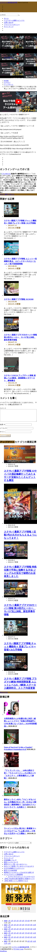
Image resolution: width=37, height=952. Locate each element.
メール (3, 428)
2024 (5, 929)
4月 (17, 921)
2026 (5, 921)
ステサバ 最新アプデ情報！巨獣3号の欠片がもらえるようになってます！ (20, 534)
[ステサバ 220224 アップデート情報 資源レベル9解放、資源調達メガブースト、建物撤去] (11, 371)
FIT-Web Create (18, 949)
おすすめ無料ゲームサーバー (14, 868)
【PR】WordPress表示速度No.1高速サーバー (19, 878)
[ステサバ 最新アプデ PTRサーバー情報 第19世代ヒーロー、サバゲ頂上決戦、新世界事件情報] (11, 331)
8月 (28, 921)
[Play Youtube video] (18, 101)
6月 (23, 921)
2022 (5, 937)
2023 (5, 933)
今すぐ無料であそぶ (7, 194)
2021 (5, 941)
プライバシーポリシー (12, 24)
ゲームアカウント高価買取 (13, 874)
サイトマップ (8, 26)
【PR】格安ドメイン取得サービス (16, 881)
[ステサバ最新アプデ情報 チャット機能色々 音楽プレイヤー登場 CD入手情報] (11, 216)
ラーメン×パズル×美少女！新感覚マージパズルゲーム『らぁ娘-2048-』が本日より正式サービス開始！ (20, 830)
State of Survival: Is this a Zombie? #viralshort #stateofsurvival (18, 748)
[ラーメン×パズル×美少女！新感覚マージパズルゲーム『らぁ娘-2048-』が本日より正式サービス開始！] (11, 824)
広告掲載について (10, 860)
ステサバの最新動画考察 (20, 947)
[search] (19, 15)
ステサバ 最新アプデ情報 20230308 (18, 299)
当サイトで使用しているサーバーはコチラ (19, 866)
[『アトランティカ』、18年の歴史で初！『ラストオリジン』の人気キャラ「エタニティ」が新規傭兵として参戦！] (11, 766)
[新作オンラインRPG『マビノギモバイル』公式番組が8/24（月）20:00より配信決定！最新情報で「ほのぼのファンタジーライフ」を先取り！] (11, 795)
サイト (2, 432)
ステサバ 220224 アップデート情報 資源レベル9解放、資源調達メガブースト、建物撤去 (20, 378)
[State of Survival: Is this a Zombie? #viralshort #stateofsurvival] (11, 743)
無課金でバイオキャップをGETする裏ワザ (19, 872)
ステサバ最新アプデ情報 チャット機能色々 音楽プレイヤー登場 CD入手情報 (20, 646)
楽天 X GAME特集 (10, 870)
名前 (2, 424)
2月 (12, 921)
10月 (34, 925)
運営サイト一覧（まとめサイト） (16, 864)
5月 (20, 921)
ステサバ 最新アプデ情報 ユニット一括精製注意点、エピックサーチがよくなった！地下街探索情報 (20, 261)
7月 (26, 921)
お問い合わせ (8, 22)
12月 (9, 927)
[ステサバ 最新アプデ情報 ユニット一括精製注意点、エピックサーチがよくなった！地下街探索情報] (11, 254)
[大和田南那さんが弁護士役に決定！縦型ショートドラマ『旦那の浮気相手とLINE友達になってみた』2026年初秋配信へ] (11, 714)
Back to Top (4, 692)
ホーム (6, 18)
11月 (5, 927)
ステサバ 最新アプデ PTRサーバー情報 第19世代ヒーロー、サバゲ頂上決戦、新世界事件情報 (20, 337)
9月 (31, 925)
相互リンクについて (11, 862)
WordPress (3, 951)
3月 (15, 921)
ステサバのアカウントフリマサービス (21, 876)
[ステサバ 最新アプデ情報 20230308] (11, 295)
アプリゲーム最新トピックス (14, 20)
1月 (9, 921)
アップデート (8, 57)
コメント (3, 408)
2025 (5, 925)
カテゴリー (4, 843)
